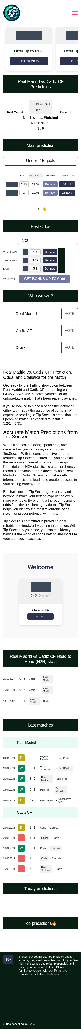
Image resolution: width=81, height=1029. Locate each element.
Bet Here (40, 616)
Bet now (50, 184)
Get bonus (29, 61)
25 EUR (67, 192)
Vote (69, 313)
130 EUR (67, 184)
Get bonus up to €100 (44, 279)
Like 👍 (40, 209)
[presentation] (9, 603)
